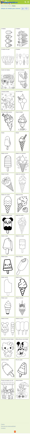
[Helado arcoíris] (8, 163)
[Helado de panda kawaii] (8, 225)
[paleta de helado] (8, 370)
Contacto (3, 428)
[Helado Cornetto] (8, 184)
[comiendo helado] (8, 101)
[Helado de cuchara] (8, 205)
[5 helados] (22, 39)
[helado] (8, 143)
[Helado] (22, 143)
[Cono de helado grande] (8, 122)
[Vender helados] (22, 390)
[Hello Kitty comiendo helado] (8, 349)
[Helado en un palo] (22, 246)
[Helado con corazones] (22, 163)
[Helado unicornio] (22, 308)
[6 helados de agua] (8, 59)
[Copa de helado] (22, 122)
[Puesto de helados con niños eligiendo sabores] (8, 390)
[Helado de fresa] (22, 205)
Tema (5, 5)
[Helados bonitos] (8, 328)
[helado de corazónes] (22, 184)
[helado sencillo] (8, 287)
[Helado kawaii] (8, 266)
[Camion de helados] (22, 80)
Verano (9, 5)
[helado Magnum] (22, 266)
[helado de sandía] (22, 225)
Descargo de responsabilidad (8, 426)
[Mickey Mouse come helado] (22, 349)
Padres (3, 424)
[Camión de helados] (8, 80)
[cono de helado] (22, 101)
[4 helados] (8, 39)
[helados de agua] (22, 328)
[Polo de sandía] (22, 370)
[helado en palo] (8, 246)
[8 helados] (22, 59)
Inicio (2, 5)
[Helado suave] (22, 287)
